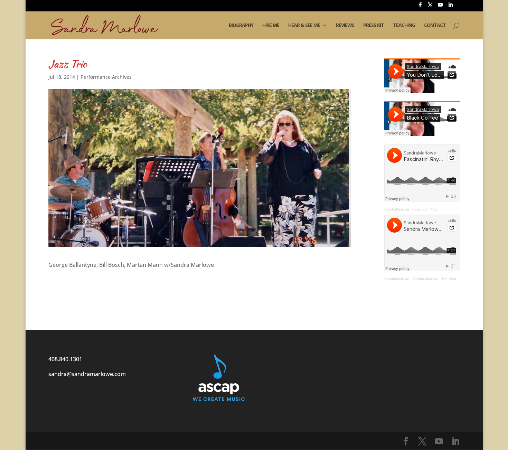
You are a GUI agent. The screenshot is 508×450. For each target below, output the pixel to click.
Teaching (404, 25)
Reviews (345, 25)
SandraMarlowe (396, 209)
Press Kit (373, 25)
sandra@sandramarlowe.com (87, 374)
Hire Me (270, 25)
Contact (435, 25)
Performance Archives (106, 77)
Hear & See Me (304, 25)
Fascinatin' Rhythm (427, 209)
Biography (241, 25)
